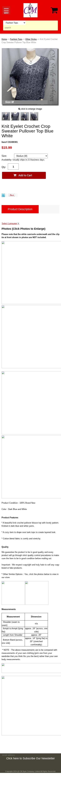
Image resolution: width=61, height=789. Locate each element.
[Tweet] (3, 196)
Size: (4, 155)
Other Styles (31, 39)
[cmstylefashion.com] (30, 10)
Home (4, 39)
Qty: (4, 167)
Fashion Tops (16, 39)
